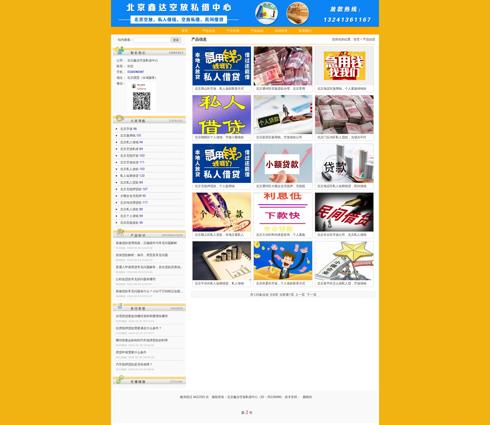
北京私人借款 (129, 209)
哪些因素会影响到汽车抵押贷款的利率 (142, 340)
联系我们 (305, 31)
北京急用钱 (128, 135)
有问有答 (281, 31)
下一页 (312, 294)
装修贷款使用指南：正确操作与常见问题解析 (146, 243)
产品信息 (208, 31)
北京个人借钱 (129, 216)
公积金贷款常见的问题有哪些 (136, 279)
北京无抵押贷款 (131, 189)
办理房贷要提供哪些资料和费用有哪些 (142, 316)
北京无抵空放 (129, 155)
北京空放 (126, 129)
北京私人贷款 (129, 182)
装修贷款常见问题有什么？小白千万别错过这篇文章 (149, 291)
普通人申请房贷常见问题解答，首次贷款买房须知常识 (149, 267)
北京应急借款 (129, 222)
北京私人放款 (129, 169)
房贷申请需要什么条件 (131, 352)
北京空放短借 (129, 162)
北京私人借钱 (129, 142)
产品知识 (257, 31)
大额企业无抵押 (131, 196)
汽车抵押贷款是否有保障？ (134, 364)
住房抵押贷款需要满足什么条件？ (139, 328)
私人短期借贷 (129, 176)
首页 (184, 31)
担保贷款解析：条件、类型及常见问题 (142, 255)
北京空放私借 (129, 149)
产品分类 (232, 31)
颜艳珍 (307, 397)
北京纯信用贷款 (131, 202)
